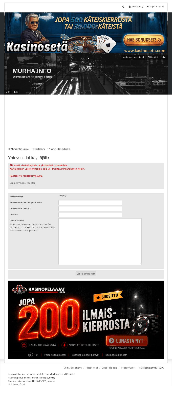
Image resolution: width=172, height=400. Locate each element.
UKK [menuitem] (8, 92)
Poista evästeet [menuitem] (128, 368)
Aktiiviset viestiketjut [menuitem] (157, 57)
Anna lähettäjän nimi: (20, 208)
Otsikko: (14, 214)
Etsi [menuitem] (16, 92)
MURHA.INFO (32, 70)
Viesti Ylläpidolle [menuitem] (109, 368)
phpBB (40, 374)
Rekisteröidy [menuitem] (137, 7)
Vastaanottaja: (17, 196)
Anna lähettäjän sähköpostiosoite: (26, 202)
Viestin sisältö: (17, 221)
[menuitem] (13, 384)
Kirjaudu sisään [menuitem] (157, 7)
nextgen (51, 381)
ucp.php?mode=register (22, 182)
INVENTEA (41, 381)
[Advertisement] (86, 122)
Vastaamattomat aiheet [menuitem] (133, 57)
